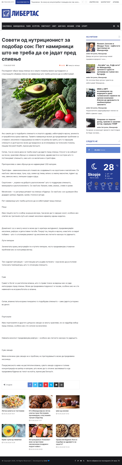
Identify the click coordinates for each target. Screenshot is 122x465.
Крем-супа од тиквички (11, 440)
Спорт (84, 26)
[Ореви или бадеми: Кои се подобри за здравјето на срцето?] (68, 430)
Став (78, 26)
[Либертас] (20, 13)
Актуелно (94, 54)
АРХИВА (116, 2)
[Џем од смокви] (68, 401)
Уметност (45, 26)
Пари (28, 26)
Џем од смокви (62, 411)
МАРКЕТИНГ (105, 2)
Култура (36, 26)
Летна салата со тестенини (13, 411)
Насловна (7, 26)
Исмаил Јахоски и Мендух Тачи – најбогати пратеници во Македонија (108, 47)
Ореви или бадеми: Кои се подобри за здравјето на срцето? (66, 442)
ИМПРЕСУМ (94, 2)
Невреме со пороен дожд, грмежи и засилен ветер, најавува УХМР (108, 121)
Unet (45, 461)
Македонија (19, 26)
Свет (54, 26)
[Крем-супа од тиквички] (13, 430)
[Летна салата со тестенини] (13, 401)
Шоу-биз (62, 26)
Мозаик (70, 26)
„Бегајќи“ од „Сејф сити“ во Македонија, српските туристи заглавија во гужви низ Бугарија (108, 69)
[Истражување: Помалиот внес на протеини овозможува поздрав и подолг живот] (41, 430)
